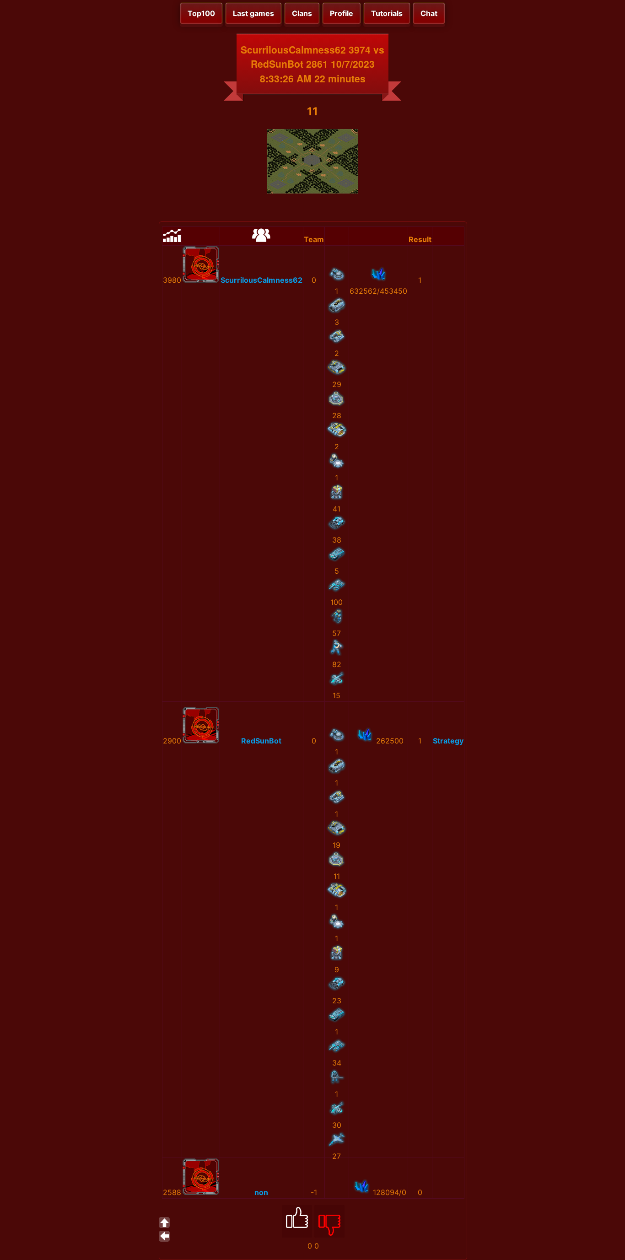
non (261, 1192)
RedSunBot (261, 740)
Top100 (201, 13)
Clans (302, 13)
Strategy (448, 740)
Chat (428, 13)
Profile (341, 13)
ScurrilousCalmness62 (261, 280)
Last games (253, 13)
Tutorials (387, 13)
